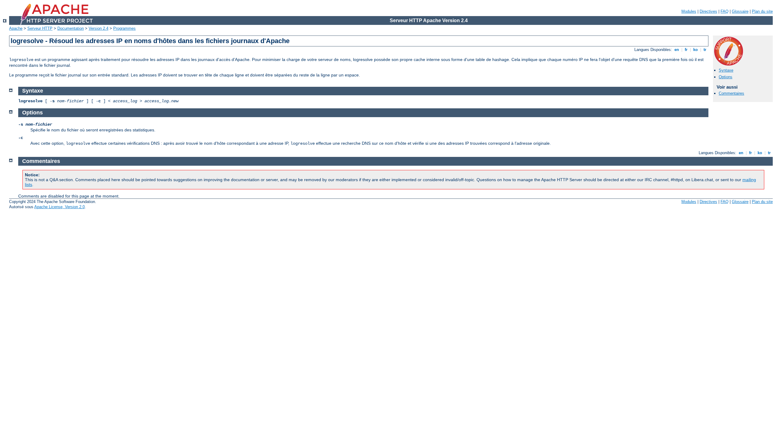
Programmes (124, 28)
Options (725, 77)
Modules (688, 11)
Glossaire (740, 11)
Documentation (70, 28)
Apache (15, 28)
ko (695, 49)
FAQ (724, 11)
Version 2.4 (98, 28)
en (676, 49)
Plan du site (762, 11)
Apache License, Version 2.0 (59, 207)
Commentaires (731, 93)
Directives (708, 11)
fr (686, 49)
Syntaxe (726, 70)
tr (704, 49)
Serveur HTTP (40, 28)
